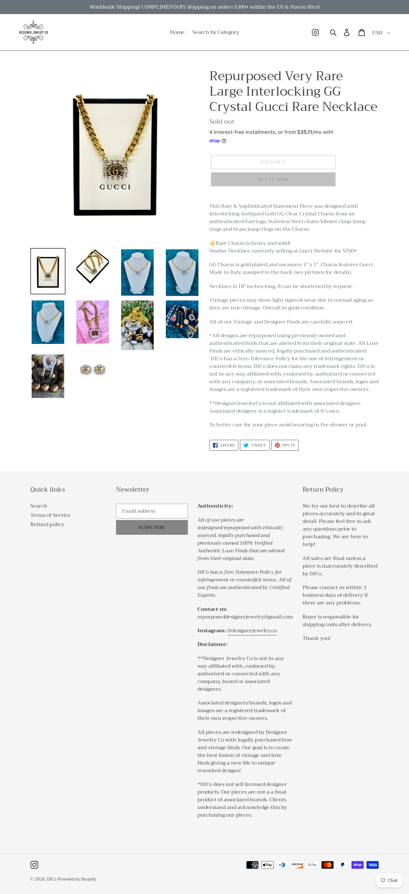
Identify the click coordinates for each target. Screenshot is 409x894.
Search (38, 505)
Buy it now (273, 179)
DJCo (52, 879)
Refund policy (47, 524)
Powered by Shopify (77, 879)
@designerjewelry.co (252, 630)
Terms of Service (50, 515)
